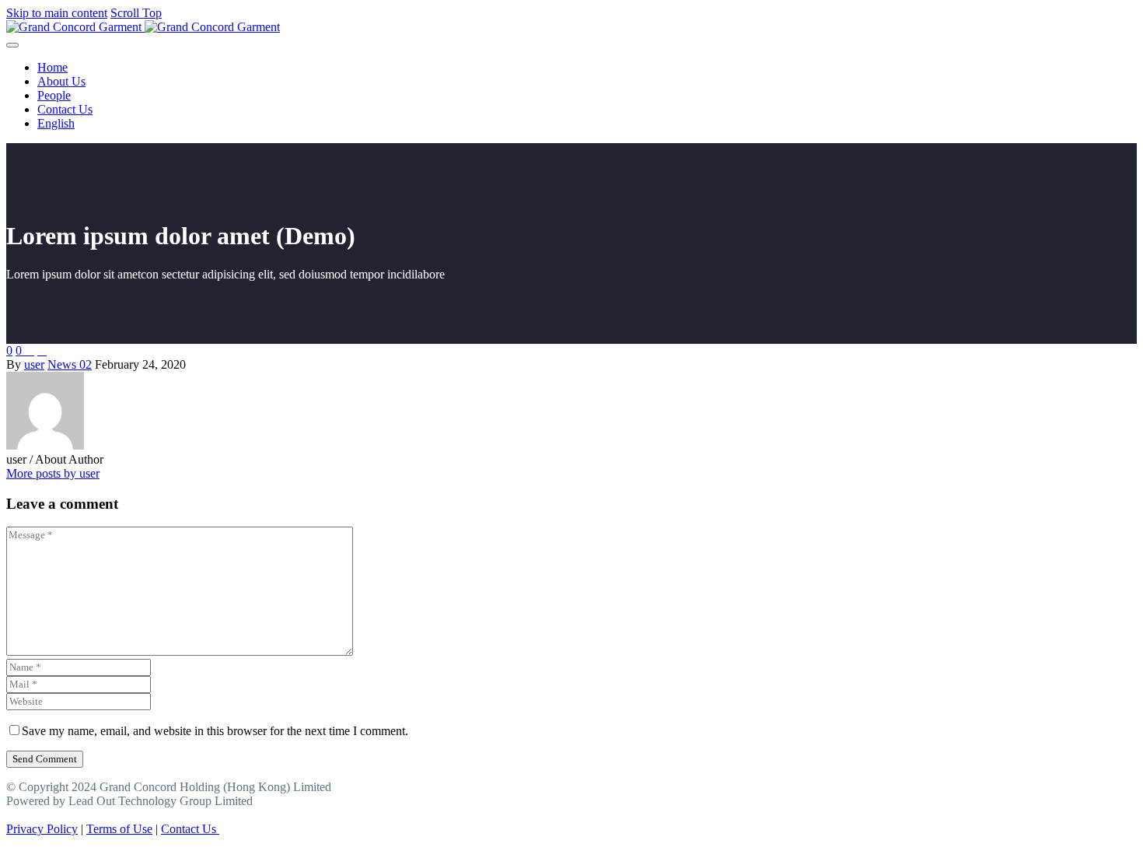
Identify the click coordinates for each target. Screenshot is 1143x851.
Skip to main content (56, 12)
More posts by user (53, 473)
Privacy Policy (42, 828)
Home (52, 67)
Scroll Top (136, 12)
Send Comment (44, 759)
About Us (61, 81)
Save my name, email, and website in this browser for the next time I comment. (215, 730)
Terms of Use (119, 828)
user (34, 364)
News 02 (69, 364)
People (54, 95)
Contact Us (65, 109)
